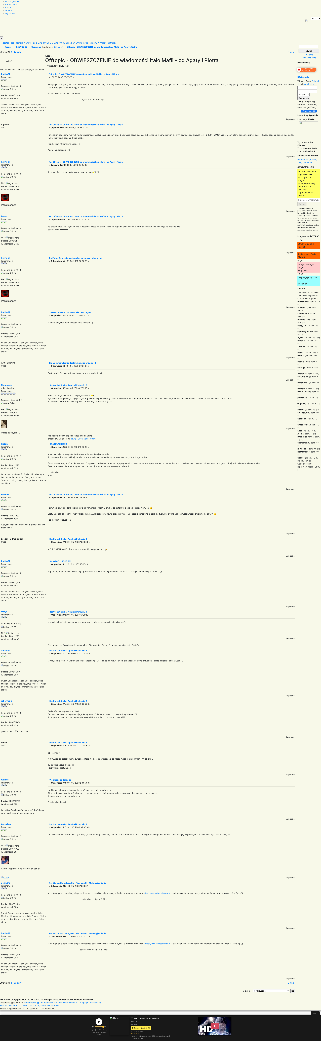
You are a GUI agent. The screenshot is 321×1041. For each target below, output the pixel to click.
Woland (5, 779)
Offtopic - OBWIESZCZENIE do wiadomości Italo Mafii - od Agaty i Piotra (102, 47)
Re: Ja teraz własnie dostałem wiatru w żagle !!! (72, 363)
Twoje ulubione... (305, 162)
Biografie (83, 43)
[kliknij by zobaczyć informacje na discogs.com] (119, 1028)
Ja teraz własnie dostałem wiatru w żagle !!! (70, 312)
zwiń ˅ (315, 1013)
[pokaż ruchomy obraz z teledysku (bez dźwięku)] (215, 1026)
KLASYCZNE (21, 47)
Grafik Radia (31, 43)
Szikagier (58, 47)
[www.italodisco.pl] (5, 877)
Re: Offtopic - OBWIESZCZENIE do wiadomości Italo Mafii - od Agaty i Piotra (86, 124)
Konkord (5, 494)
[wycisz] (92, 1026)
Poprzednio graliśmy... (307, 159)
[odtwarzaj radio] (99, 1021)
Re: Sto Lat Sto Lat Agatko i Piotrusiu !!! (69, 385)
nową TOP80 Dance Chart (83, 438)
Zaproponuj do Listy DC (141, 1028)
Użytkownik (303, 77)
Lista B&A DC (72, 43)
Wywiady (102, 43)
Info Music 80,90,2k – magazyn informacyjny (80, 1002)
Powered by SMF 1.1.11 (10, 1005)
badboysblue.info (49, 1002)
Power (4, 216)
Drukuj (291, 52)
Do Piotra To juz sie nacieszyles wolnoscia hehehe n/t (75, 258)
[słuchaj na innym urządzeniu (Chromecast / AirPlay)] (92, 1030)
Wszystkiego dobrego (60, 780)
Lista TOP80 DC (45, 43)
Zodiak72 (5, 74)
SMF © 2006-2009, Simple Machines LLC (41, 1005)
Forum (8, 47)
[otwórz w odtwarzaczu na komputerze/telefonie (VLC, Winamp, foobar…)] (96, 1030)
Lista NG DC (59, 43)
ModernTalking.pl (32, 1002)
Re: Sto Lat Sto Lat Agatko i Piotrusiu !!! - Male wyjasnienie (77, 883)
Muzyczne (36, 47)
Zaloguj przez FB (308, 111)
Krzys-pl (5, 162)
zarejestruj (309, 84)
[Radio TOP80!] (58, 26)
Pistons (4, 444)
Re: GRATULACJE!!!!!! (60, 561)
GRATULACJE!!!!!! (58, 444)
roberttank (6, 701)
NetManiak (6, 385)
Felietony (93, 43)
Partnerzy (111, 43)
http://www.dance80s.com (157, 893)
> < (13, 43)
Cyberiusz (6, 824)
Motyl (4, 611)
